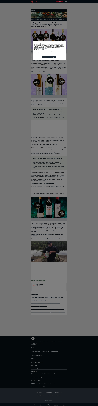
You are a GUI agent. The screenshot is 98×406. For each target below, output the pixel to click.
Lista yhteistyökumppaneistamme (38, 53)
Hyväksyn (52, 57)
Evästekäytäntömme (37, 48)
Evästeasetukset (45, 57)
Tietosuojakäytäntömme (43, 48)
